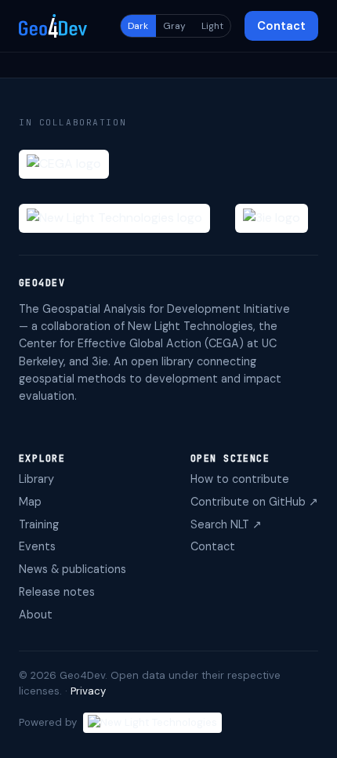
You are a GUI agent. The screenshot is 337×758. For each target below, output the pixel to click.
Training (39, 524)
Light (212, 26)
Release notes (57, 592)
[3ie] (271, 218)
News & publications (72, 569)
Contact (281, 26)
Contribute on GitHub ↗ (254, 502)
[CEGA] (64, 164)
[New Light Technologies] (114, 218)
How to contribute (239, 479)
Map (30, 502)
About (36, 614)
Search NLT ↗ (226, 524)
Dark (138, 26)
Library (36, 479)
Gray (174, 26)
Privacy (88, 691)
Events (37, 546)
